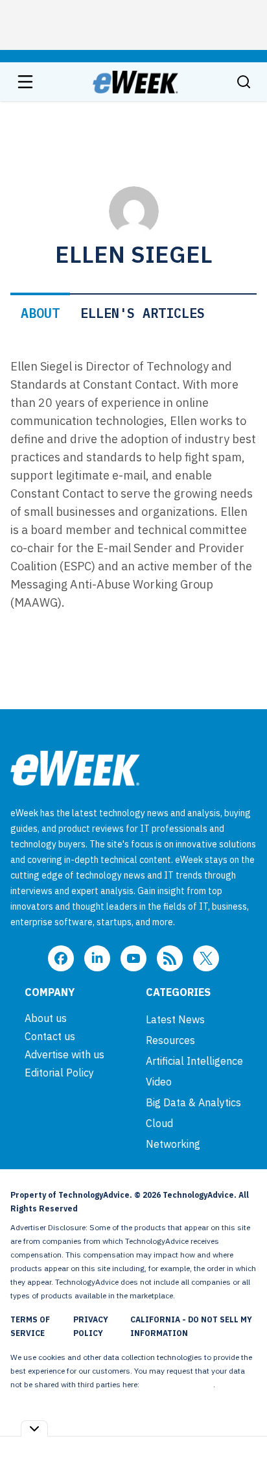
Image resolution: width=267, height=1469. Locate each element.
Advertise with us (64, 1054)
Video (159, 1081)
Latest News (175, 1019)
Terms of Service (30, 1326)
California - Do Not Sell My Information (191, 1326)
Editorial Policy (59, 1072)
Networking (173, 1143)
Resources (170, 1040)
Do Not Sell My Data (177, 1384)
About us (46, 1018)
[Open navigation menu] (25, 81)
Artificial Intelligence (194, 1060)
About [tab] (40, 313)
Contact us (50, 1036)
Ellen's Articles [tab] (142, 313)
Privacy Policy (90, 1326)
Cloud (159, 1123)
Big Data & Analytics (193, 1102)
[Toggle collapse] (34, 1428)
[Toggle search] (243, 82)
